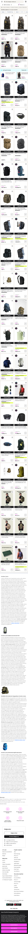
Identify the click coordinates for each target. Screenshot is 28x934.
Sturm (14, 800)
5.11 (22, 12)
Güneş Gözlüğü (17, 881)
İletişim (3, 855)
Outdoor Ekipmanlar (23, 7)
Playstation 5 (16, 861)
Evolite (19, 800)
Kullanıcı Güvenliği (6, 870)
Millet (17, 800)
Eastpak (8, 802)
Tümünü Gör (23, 70)
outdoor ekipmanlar (15, 623)
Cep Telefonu (17, 871)
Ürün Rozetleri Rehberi (7, 877)
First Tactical (13, 802)
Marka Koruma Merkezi (7, 851)
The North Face (10, 12)
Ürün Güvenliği (5, 872)
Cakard (17, 12)
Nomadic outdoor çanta (6, 792)
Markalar (4, 853)
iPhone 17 (16, 879)
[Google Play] (10, 904)
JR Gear (24, 799)
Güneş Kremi (16, 889)
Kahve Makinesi (17, 893)
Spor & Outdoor (7, 7)
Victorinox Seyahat (3, 802)
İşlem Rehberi (5, 868)
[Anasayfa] (1, 7)
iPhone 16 (16, 883)
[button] (7, 56)
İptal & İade (4, 866)
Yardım (3, 862)
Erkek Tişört (16, 869)
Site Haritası (4, 874)
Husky (12, 800)
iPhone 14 (16, 855)
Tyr (21, 802)
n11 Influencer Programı (7, 879)
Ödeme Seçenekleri (6, 864)
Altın (15, 851)
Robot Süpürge (17, 853)
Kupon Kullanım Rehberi (7, 875)
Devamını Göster (3, 803)
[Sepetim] (25, 1)
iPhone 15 (16, 875)
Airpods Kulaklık (17, 859)
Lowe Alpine (16, 799)
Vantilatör (16, 887)
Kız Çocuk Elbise (17, 877)
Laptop (15, 885)
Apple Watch (16, 863)
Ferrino (6, 800)
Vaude (23, 802)
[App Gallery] (17, 904)
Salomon (21, 799)
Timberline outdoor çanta (20, 740)
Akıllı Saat (16, 857)
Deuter (3, 12)
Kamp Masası (17, 895)
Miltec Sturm (18, 802)
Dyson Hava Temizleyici (19, 891)
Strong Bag (2, 800)
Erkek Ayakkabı (17, 867)
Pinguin (9, 800)
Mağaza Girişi (14, 833)
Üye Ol (3, 860)
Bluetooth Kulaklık (17, 865)
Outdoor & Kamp (14, 7)
